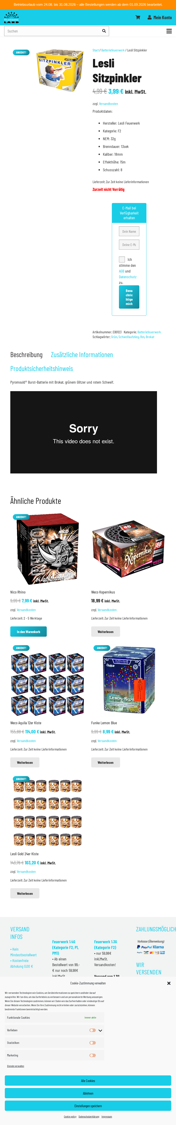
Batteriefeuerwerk (113, 50)
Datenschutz (128, 276)
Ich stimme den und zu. (128, 271)
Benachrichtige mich (129, 297)
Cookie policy (70, 1116)
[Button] (138, 17)
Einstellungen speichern (88, 1106)
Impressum (107, 1116)
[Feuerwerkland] (11, 17)
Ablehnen (88, 1093)
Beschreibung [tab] (26, 354)
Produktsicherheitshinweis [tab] (41, 368)
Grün (114, 336)
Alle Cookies (88, 1081)
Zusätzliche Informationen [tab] (82, 354)
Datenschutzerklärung (89, 1116)
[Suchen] (104, 31)
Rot (142, 336)
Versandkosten (108, 103)
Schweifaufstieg (128, 336)
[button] (169, 983)
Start (96, 50)
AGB (122, 270)
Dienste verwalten (15, 1065)
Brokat (150, 336)
